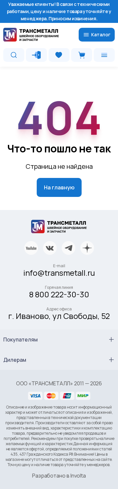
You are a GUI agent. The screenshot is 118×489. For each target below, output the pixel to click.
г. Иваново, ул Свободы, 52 (59, 315)
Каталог (100, 34)
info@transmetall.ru (59, 272)
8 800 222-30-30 (59, 294)
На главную (59, 187)
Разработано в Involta (59, 475)
